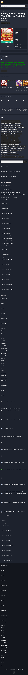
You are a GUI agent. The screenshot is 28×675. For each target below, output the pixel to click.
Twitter (8, 51)
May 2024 (2, 335)
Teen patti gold (21, 148)
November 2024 (4, 320)
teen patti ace (4, 137)
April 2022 (2, 398)
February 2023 (3, 373)
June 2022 (2, 393)
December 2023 (4, 348)
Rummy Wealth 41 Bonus (14, 121)
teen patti (17, 135)
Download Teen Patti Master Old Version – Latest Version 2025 (13, 174)
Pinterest (14, 51)
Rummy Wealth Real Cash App (7, 135)
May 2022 (2, 395)
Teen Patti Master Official (7, 240)
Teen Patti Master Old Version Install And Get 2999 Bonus (15, 469)
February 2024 (3, 343)
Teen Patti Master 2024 (6, 220)
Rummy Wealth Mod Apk (16, 133)
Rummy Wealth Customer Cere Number (9, 129)
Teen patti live (19, 150)
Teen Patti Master (5, 218)
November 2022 (4, 380)
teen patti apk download (6, 142)
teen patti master (4, 152)
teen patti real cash (5, 156)
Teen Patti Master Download (7, 230)
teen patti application (5, 146)
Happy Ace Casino (5, 211)
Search (25, 161)
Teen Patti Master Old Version (6, 169)
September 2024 (4, 325)
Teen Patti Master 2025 (6, 223)
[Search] (26, 6)
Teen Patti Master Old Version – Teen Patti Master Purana (15, 493)
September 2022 (4, 385)
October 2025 (3, 301)
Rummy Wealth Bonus (19, 127)
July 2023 (2, 360)
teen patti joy (4, 150)
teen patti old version (5, 154)
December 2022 (4, 378)
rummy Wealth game (17, 131)
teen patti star (14, 156)
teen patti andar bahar (6, 140)
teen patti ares (15, 146)
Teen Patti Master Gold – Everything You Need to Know (14, 484)
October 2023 (3, 353)
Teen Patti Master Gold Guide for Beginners (12, 436)
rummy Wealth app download (7, 127)
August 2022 (3, 388)
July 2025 (2, 303)
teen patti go (13, 148)
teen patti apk (15, 140)
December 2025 (4, 298)
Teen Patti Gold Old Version (7, 213)
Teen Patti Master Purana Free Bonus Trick (9, 176)
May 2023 (2, 365)
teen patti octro (13, 152)
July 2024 (2, 330)
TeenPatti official (18, 30)
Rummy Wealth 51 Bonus (6, 123)
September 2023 (4, 355)
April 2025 (2, 311)
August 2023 (3, 358)
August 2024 (3, 328)
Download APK (8, 42)
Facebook (3, 51)
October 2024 (3, 323)
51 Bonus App (4, 203)
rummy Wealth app (19, 125)
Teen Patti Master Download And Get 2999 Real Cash (14, 462)
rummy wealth (4, 121)
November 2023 (4, 350)
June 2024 (2, 333)
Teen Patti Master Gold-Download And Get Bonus (10, 171)
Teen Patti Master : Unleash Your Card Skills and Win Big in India (13, 491)
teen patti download (5, 148)
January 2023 (3, 375)
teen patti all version (13, 137)
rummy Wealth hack (5, 133)
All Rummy (4, 206)
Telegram (19, 51)
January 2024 (3, 345)
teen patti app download (14, 144)
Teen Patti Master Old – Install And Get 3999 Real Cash (14, 449)
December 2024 (4, 318)
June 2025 (2, 306)
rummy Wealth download (6, 131)
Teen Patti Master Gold (6, 235)
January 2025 (3, 315)
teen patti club (22, 146)
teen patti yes (21, 156)
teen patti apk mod (17, 142)
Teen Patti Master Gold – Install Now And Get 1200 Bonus (15, 456)
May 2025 (2, 308)
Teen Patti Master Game (6, 233)
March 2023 (3, 370)
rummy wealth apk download (7, 125)
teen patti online (15, 154)
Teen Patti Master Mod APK (7, 238)
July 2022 (2, 390)
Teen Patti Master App (6, 228)
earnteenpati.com (5, 208)
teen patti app (4, 144)
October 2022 (3, 383)
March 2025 (3, 313)
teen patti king (11, 150)
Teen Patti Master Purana (7, 245)
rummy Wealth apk (17, 123)
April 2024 (2, 338)
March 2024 (3, 340)
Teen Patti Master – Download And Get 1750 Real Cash (14, 502)
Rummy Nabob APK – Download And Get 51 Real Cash (14, 511)
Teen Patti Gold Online (5, 178)
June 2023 (2, 363)
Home (2, 11)
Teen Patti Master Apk (8, 11)
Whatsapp (24, 51)
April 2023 (2, 368)
